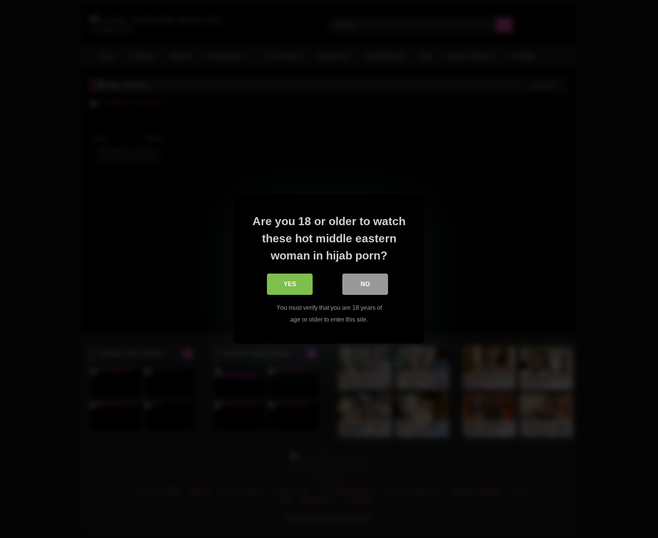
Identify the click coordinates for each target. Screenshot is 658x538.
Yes (290, 284)
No (365, 284)
